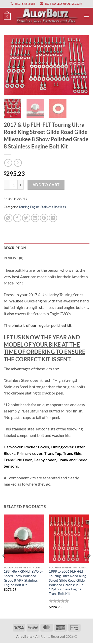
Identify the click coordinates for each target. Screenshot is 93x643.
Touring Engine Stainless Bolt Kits (42, 207)
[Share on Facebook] (17, 218)
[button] (7, 16)
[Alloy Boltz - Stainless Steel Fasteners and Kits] (46, 16)
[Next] (81, 65)
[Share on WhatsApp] (8, 218)
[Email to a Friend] (35, 218)
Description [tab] (15, 248)
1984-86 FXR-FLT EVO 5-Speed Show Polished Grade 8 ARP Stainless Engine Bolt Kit (23, 578)
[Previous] (11, 65)
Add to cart (46, 184)
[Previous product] (18, 163)
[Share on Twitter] (26, 218)
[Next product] (8, 163)
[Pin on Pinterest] (44, 218)
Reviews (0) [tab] (13, 258)
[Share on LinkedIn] (53, 218)
